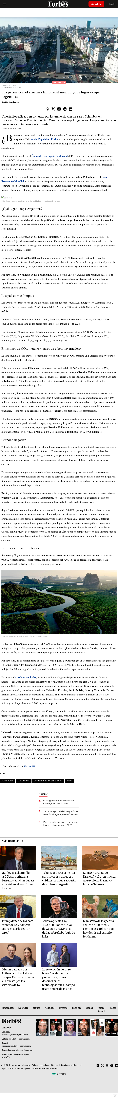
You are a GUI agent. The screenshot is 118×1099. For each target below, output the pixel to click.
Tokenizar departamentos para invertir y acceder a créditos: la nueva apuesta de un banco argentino (59, 878)
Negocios (49, 1008)
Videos (89, 1008)
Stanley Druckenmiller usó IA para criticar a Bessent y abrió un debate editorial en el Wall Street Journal (17, 880)
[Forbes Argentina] (59, 3)
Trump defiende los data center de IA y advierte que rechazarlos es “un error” (17, 927)
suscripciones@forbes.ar (23, 1050)
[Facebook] (59, 109)
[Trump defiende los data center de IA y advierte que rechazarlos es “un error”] (18, 906)
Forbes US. (30, 766)
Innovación (8, 1008)
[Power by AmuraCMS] (59, 1073)
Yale (69, 780)
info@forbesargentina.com (19, 1039)
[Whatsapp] (47, 109)
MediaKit (4, 1065)
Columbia (23, 780)
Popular (43, 793)
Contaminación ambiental (48, 780)
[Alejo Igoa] (70, 1028)
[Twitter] (53, 109)
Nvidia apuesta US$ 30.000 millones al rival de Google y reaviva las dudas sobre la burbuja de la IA (58, 929)
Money (36, 1008)
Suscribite (96, 4)
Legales (4, 1068)
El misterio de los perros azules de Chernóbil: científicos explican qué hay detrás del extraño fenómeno (98, 929)
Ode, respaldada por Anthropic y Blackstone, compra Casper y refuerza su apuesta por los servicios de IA (18, 977)
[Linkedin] (70, 109)
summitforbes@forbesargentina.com (16, 1046)
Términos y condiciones (71, 1065)
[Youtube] (112, 1066)
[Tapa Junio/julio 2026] (42, 1028)
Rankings (76, 1008)
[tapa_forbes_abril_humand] (56, 1028)
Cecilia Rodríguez (10, 102)
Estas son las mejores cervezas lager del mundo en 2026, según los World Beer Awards (60, 824)
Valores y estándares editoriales (45, 1065)
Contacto (26, 1065)
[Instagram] (107, 1066)
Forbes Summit (101, 1010)
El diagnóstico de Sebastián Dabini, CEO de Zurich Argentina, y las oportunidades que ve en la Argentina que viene (60, 802)
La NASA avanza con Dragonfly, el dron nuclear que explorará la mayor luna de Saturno (100, 878)
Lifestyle (63, 1008)
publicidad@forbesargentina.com (15, 1035)
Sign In (112, 4)
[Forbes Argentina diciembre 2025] (84, 1028)
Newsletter (15, 1065)
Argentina (7, 780)
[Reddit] (65, 109)
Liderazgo (23, 1008)
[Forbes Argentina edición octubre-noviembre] (97, 1028)
